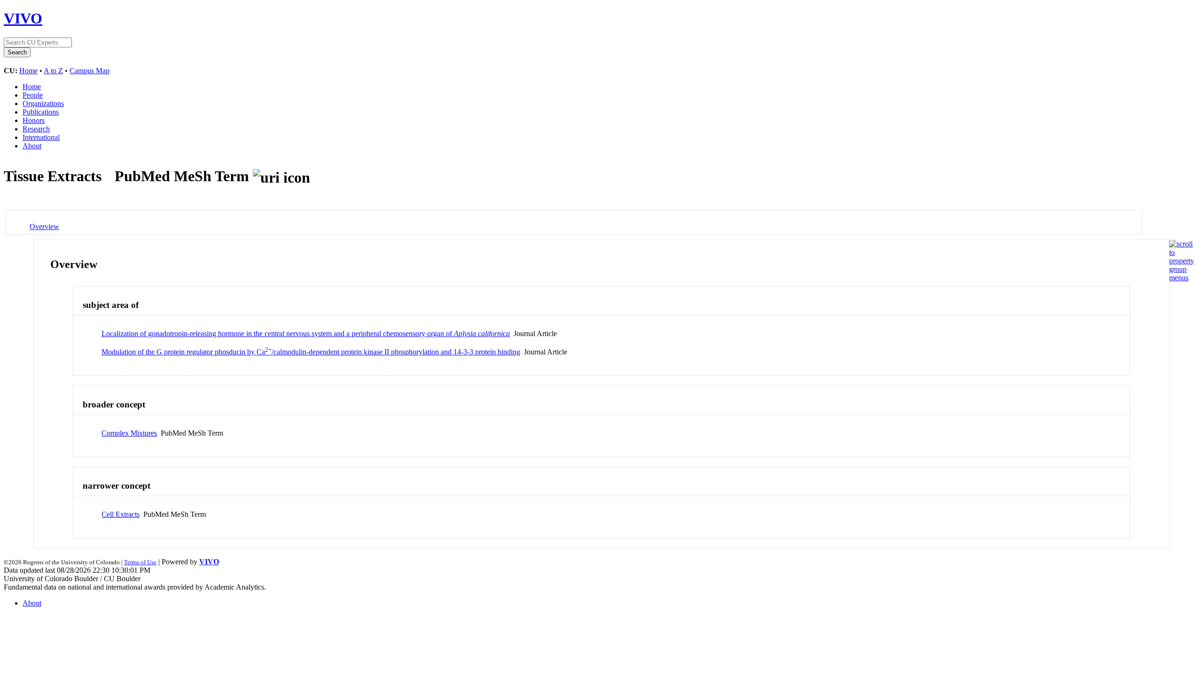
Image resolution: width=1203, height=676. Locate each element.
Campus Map (89, 71)
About (32, 146)
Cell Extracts (121, 514)
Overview (44, 226)
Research (36, 129)
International (41, 137)
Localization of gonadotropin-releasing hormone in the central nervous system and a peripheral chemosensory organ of (306, 334)
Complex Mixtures (129, 433)
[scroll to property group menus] (1181, 278)
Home (28, 71)
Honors (34, 120)
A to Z (53, 71)
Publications (41, 112)
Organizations (43, 104)
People (33, 95)
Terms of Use (140, 562)
